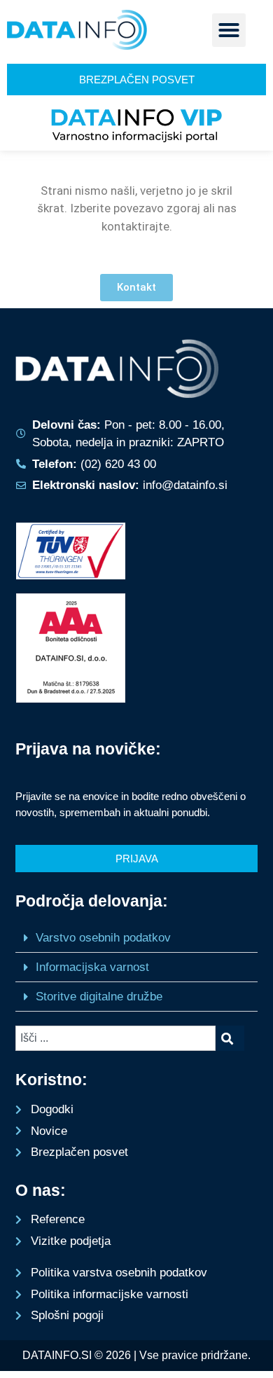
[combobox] (115, 1038)
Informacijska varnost (92, 967)
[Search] (230, 1038)
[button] (229, 30)
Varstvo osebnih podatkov (103, 937)
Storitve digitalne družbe (99, 996)
